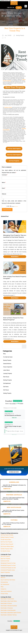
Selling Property (7, 393)
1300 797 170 (10, 7)
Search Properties (5, 572)
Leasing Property (7, 373)
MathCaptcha (16, 206)
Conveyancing (4, 582)
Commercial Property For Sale (8, 567)
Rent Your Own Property (14, 154)
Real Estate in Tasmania (7, 608)
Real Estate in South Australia (8, 610)
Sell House (6, 390)
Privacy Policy (4, 593)
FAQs (2, 586)
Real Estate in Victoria (6, 603)
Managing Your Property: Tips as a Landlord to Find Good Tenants (14, 236)
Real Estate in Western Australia (9, 605)
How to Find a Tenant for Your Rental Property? (13, 319)
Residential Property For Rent (8, 565)
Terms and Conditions (6, 591)
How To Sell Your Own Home (8, 580)
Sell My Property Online (7, 548)
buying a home (8, 107)
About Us (3, 577)
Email (3, 188)
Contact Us (3, 589)
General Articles (7, 363)
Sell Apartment (7, 383)
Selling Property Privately (7, 537)
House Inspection (7, 367)
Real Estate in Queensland (7, 599)
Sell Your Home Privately (7, 535)
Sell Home (5, 386)
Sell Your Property (5, 556)
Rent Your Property (5, 558)
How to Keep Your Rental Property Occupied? (14, 277)
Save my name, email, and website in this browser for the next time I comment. (14, 202)
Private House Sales (6, 539)
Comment (4, 175)
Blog (4, 353)
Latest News (6, 370)
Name (4, 182)
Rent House (6, 376)
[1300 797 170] (5, 7)
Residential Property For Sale (8, 563)
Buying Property (7, 360)
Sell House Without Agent (7, 546)
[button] (26, 6)
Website (4, 194)
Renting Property (7, 380)
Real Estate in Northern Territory (9, 615)
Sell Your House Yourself (7, 544)
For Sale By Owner (7, 357)
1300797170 (6, 489)
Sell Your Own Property (14, 148)
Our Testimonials (5, 584)
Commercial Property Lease (8, 570)
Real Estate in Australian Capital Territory (11, 612)
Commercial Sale (5, 561)
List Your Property (14, 161)
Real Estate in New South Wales (9, 601)
